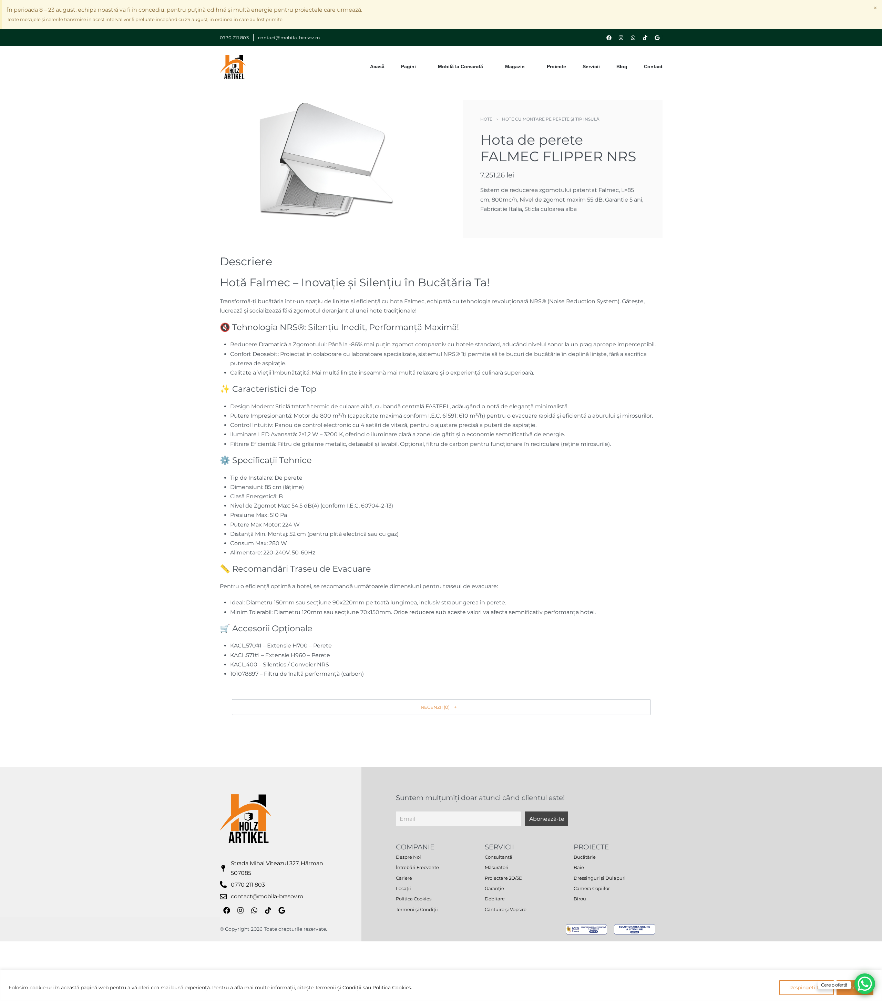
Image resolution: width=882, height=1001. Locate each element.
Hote (486, 119)
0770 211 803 (234, 37)
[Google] (657, 37)
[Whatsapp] (633, 37)
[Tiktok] (645, 37)
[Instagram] (621, 37)
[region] (441, 985)
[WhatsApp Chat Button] (864, 983)
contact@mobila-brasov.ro (289, 37)
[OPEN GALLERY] (326, 169)
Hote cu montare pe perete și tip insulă (550, 119)
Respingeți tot (806, 987)
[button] (441, 707)
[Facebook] (609, 37)
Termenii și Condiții (338, 987)
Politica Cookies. (392, 987)
